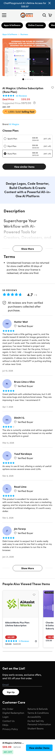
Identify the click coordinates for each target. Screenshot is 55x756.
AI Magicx (14, 124)
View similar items (24, 166)
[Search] (44, 15)
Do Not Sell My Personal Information (39, 722)
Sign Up (11, 692)
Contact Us (8, 720)
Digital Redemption (13, 712)
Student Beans (36, 728)
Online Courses (35, 25)
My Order (7, 708)
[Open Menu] (5, 15)
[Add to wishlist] (52, 87)
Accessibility (34, 716)
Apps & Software (12, 25)
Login (5, 716)
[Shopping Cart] (50, 15)
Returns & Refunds (38, 708)
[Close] (49, 3)
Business (24, 34)
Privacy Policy (10, 729)
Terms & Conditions (38, 712)
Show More (27, 248)
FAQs (5, 724)
